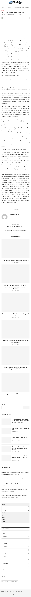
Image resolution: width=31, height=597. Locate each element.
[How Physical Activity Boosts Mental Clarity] (15, 248)
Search (4, 404)
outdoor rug (5, 581)
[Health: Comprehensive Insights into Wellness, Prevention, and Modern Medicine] (15, 273)
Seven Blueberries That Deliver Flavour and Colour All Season (20, 448)
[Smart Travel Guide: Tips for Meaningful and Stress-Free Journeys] (6, 458)
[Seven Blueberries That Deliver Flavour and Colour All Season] (6, 449)
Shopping (16, 563)
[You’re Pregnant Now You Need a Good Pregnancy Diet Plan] (15, 355)
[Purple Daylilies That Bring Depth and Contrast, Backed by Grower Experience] (6, 421)
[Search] (29, 2)
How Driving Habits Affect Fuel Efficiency (20, 429)
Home (3, 7)
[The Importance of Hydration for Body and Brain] (15, 302)
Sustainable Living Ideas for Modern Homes (20, 438)
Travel (16, 569)
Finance (16, 546)
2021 (3, 521)
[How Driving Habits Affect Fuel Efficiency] (6, 431)
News (16, 556)
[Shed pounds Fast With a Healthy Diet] (15, 382)
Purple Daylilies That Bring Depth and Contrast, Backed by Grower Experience (20, 421)
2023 (3, 517)
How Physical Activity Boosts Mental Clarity (15, 260)
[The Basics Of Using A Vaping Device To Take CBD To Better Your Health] (15, 329)
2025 (3, 513)
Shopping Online (13, 581)
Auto (16, 533)
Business (16, 536)
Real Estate (16, 560)
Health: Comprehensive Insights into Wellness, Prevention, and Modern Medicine (15, 287)
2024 (3, 515)
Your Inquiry (15, 594)
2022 (3, 519)
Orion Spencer (10, 14)
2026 (3, 504)
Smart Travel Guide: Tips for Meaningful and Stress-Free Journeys (20, 457)
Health (9, 7)
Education (16, 540)
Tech (16, 566)
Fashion (16, 543)
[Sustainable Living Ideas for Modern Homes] (6, 440)
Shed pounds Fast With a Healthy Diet (15, 394)
